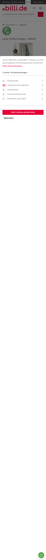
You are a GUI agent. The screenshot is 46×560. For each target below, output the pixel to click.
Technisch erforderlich (18, 85)
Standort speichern (16, 99)
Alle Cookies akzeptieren (23, 112)
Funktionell (12, 81)
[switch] (4, 81)
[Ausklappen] (42, 80)
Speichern (8, 118)
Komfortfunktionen (16, 94)
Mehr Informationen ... (12, 66)
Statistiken (12, 90)
